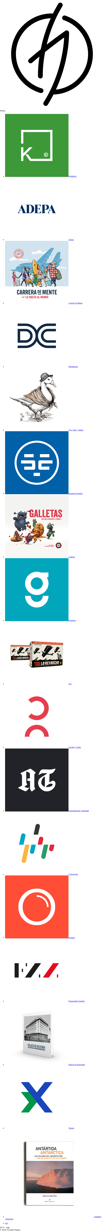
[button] (52, 111)
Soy (6, 1223)
